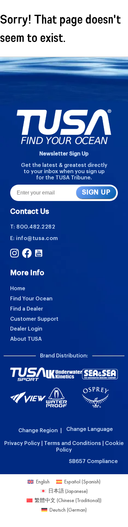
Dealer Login (26, 329)
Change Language (89, 429)
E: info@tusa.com (34, 238)
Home (17, 288)
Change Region (38, 430)
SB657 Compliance (93, 461)
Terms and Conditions (72, 443)
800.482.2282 (35, 227)
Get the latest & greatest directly (64, 165)
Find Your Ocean (31, 298)
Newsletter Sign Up (64, 153)
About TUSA (26, 339)
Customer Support (34, 319)
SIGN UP (96, 192)
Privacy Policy (22, 443)
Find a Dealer (26, 309)
